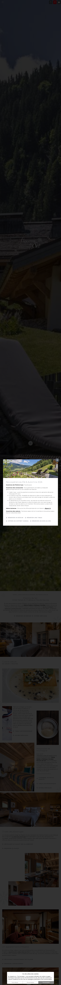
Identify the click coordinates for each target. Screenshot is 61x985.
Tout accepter (46, 982)
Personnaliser (30, 982)
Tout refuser (15, 982)
